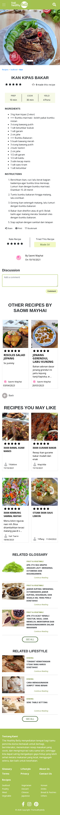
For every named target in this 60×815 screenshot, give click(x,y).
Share (9, 228)
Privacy (25, 773)
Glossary (7, 768)
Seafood (13, 69)
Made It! (45, 244)
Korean (44, 785)
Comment (51, 291)
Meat (4, 792)
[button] (4, 37)
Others (44, 795)
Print (20, 228)
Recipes (5, 69)
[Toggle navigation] (4, 5)
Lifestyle (26, 768)
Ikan (21, 70)
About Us (48, 768)
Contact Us (45, 773)
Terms (5, 773)
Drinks (43, 788)
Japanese (25, 795)
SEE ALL (30, 639)
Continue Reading (41, 577)
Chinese (25, 792)
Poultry (5, 788)
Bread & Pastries (48, 792)
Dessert (25, 788)
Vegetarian (26, 785)
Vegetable (6, 795)
